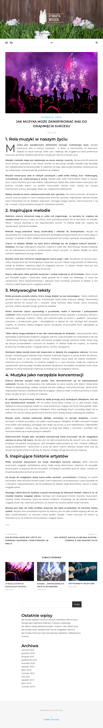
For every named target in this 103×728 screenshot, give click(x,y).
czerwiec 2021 (28, 673)
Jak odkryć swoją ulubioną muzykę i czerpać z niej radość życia (49, 626)
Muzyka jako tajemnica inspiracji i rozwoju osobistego (46, 623)
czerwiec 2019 (28, 686)
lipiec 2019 (26, 683)
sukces (58, 117)
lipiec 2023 (26, 669)
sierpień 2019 (27, 679)
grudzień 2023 (28, 653)
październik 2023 (29, 659)
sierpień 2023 (27, 666)
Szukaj (77, 604)
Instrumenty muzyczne (82, 584)
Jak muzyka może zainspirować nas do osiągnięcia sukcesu (48, 629)
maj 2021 (25, 676)
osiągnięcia (47, 117)
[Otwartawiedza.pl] (51, 17)
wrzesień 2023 (28, 663)
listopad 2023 (27, 656)
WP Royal (59, 710)
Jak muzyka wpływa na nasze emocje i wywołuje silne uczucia (49, 619)
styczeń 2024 (27, 649)
